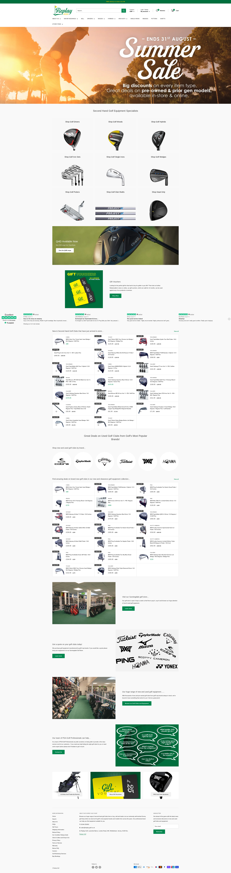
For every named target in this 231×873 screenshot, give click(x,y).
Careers (54, 851)
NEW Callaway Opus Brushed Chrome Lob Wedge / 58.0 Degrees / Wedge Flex (162, 555)
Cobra (67, 337)
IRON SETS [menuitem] (122, 18)
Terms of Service (57, 843)
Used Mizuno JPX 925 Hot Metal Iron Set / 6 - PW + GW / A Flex (78, 380)
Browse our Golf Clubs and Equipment (137, 703)
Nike (151, 498)
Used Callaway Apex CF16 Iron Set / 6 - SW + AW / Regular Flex (162, 394)
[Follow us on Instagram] (100, 867)
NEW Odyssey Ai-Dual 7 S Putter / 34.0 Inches (78, 514)
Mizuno (68, 377)
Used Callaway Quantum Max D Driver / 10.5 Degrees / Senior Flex (120, 380)
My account (144, 11)
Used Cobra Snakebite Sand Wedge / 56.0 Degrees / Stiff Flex (77, 421)
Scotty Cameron (154, 525)
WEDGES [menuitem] (145, 18)
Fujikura (68, 404)
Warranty (54, 845)
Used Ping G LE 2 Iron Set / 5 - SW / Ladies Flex (67, 353)
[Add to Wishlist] (56, 344)
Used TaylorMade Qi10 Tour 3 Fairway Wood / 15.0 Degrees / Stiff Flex (162, 380)
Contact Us (58, 752)
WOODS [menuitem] (100, 18)
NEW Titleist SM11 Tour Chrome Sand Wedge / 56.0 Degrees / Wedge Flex (79, 569)
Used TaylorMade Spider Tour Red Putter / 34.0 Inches (163, 340)
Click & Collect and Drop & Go (60, 837)
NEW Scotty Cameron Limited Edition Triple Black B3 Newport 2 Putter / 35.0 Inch (162, 542)
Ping (55, 350)
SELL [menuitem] (82, 18)
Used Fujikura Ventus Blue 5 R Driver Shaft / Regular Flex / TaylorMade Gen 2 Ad (78, 407)
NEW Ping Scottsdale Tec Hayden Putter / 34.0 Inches (121, 542)
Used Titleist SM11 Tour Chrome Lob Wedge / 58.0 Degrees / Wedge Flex (120, 340)
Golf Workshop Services (59, 853)
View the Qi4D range (65, 250)
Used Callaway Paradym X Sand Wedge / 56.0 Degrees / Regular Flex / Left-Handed (162, 407)
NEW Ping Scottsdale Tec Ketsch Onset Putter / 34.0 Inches (163, 488)
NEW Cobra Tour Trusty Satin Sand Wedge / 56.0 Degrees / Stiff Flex (78, 340)
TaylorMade (153, 337)
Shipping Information (58, 829)
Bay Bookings (56, 856)
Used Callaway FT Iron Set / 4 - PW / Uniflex (162, 366)
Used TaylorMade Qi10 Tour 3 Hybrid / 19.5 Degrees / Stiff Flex (78, 367)
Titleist (110, 337)
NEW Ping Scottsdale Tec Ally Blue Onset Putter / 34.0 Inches (119, 555)
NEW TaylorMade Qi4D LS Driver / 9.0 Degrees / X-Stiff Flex (163, 515)
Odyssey (110, 350)
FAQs (53, 824)
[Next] (178, 460)
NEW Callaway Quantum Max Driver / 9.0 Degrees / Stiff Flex (119, 515)
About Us (55, 821)
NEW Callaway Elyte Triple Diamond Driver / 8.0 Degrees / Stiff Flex (121, 569)
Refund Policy (56, 832)
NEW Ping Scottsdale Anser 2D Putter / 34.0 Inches (78, 555)
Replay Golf (82, 834)
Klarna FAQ (55, 848)
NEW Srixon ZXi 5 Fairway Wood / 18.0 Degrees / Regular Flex (79, 501)
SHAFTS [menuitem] (162, 18)
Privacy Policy (56, 840)
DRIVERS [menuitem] (90, 18)
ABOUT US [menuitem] (55, 18)
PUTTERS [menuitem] (154, 18)
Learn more (128, 608)
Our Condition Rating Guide (60, 835)
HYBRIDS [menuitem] (110, 18)
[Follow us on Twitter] (96, 867)
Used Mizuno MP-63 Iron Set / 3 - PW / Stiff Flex (121, 393)
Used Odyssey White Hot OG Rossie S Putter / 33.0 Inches (121, 353)
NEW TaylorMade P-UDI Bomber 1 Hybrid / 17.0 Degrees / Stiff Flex (163, 353)
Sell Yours (55, 827)
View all (176, 331)
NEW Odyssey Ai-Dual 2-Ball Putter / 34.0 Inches (77, 542)
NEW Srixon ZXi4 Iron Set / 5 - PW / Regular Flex (120, 501)
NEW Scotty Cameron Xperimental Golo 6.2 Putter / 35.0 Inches (162, 528)
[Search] (123, 11)
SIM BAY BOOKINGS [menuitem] (70, 18)
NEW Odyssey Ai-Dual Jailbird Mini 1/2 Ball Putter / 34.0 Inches (78, 528)
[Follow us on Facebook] (93, 867)
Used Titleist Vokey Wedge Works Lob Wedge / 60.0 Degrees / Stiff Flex (121, 421)
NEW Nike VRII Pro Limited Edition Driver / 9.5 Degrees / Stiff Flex (163, 501)
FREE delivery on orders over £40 (115, 1)
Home (54, 816)
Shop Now (115, 295)
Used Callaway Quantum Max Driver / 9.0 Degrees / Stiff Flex (77, 394)
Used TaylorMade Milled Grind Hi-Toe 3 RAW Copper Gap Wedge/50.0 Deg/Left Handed (120, 407)
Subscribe (159, 831)
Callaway (152, 364)
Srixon (68, 498)
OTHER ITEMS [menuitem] (56, 24)
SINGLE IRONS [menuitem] (134, 18)
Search (54, 819)
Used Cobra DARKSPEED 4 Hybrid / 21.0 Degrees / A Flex (119, 367)
